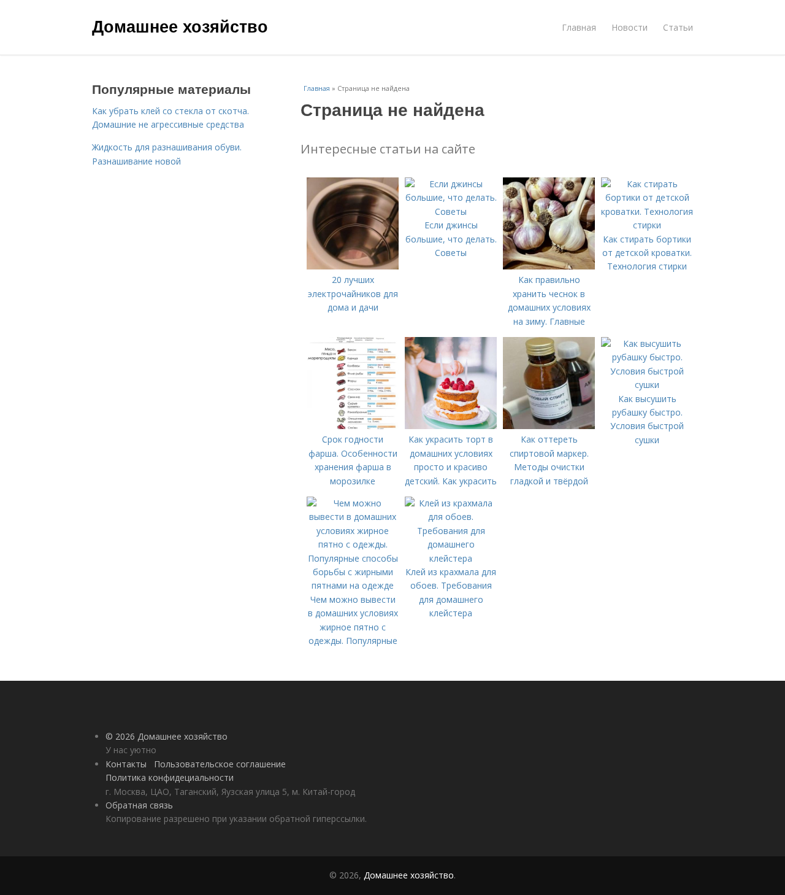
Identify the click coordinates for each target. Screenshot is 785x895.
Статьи (678, 27)
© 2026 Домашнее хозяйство (166, 736)
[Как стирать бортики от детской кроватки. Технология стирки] (647, 225)
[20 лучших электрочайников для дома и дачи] (353, 266)
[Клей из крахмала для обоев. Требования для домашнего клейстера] (451, 558)
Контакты (126, 764)
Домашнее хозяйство (180, 25)
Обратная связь (139, 805)
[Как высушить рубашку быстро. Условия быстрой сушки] (647, 384)
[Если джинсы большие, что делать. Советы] (451, 211)
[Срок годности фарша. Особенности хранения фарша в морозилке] (353, 426)
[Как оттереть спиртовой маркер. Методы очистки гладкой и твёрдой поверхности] (549, 426)
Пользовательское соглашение (220, 764)
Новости (629, 27)
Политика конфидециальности (169, 777)
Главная (579, 27)
